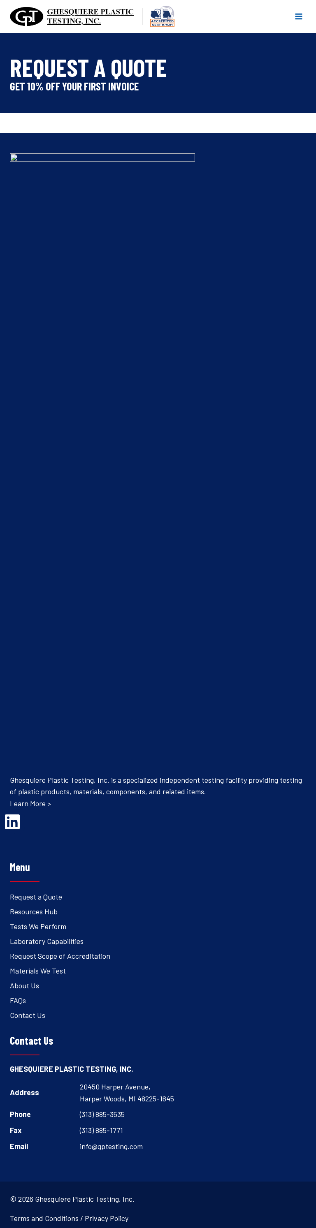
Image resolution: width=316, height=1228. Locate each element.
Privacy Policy (106, 1218)
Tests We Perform (38, 926)
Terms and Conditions (44, 1218)
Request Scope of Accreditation (60, 955)
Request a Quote (36, 896)
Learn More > (30, 803)
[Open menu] (298, 16)
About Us (24, 985)
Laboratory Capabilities (47, 941)
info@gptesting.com (111, 1146)
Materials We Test (38, 970)
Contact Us (27, 1015)
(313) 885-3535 (102, 1114)
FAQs (18, 1000)
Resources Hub (34, 911)
